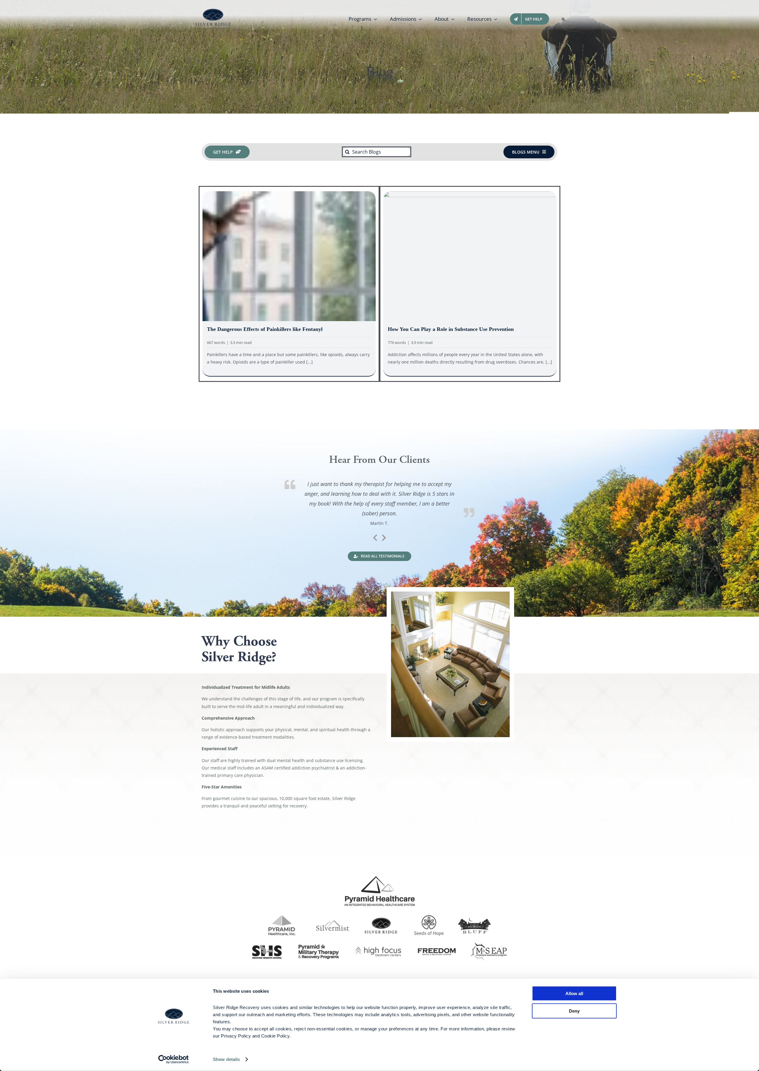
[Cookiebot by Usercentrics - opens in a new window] (174, 1059)
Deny (574, 1010)
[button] (563, 19)
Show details (226, 1059)
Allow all (574, 993)
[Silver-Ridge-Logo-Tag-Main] (213, 11)
